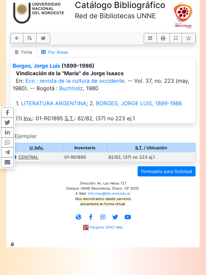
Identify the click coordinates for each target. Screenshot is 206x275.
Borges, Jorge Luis (36, 66)
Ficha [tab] (25, 52)
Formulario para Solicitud (166, 171)
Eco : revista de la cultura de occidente (74, 81)
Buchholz (71, 88)
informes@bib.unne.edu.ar (109, 193)
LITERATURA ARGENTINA (53, 103)
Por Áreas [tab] (57, 52)
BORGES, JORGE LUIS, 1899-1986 (139, 103)
